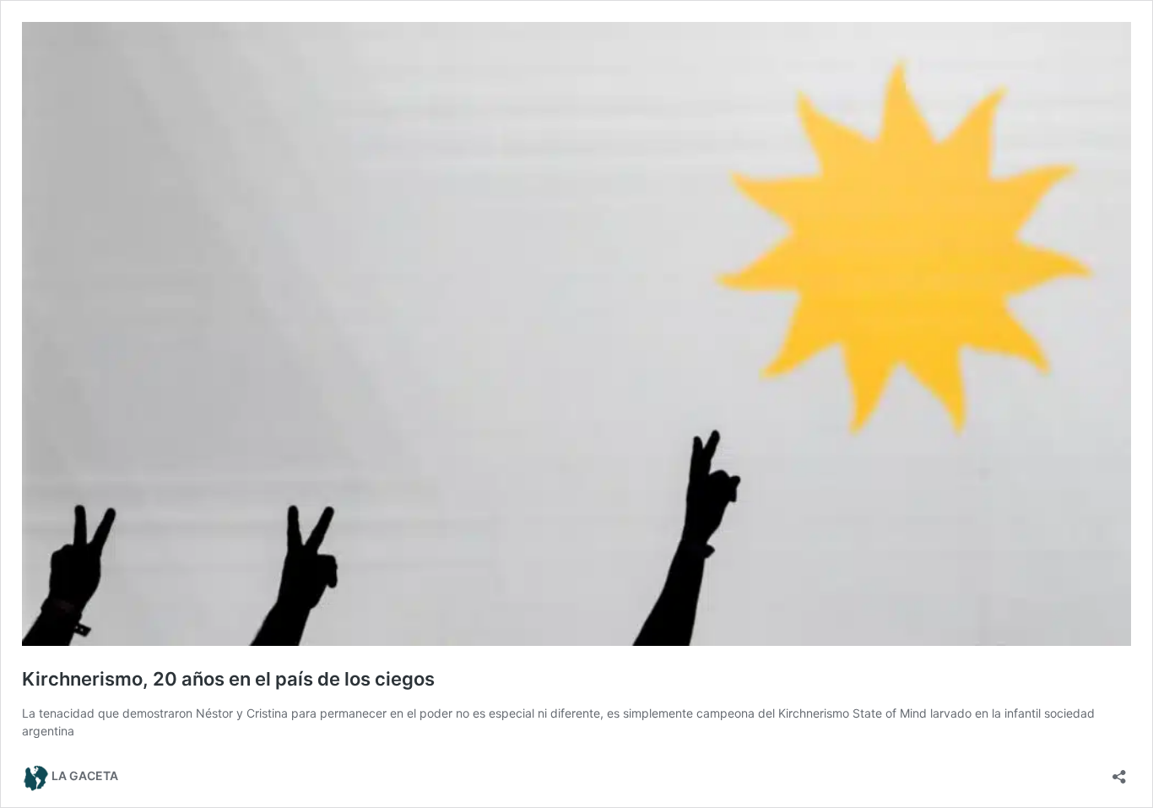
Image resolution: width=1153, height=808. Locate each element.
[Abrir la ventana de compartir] (1119, 771)
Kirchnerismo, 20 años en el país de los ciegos (228, 679)
